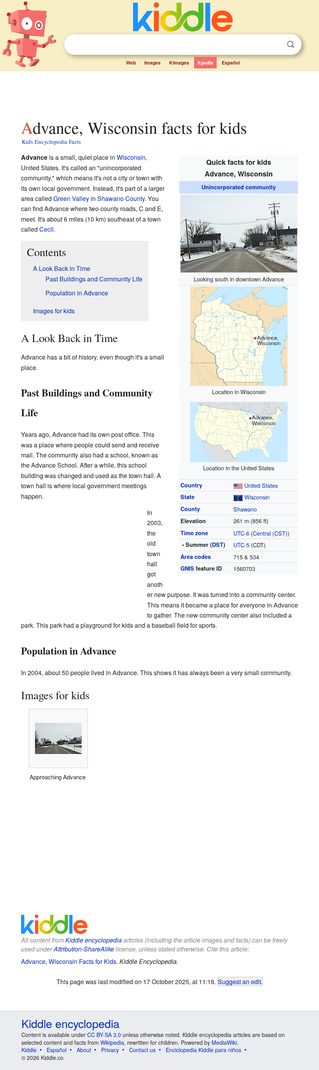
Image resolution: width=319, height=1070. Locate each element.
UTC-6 (241, 533)
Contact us (142, 1050)
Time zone (194, 533)
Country (191, 485)
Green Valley (71, 198)
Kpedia (205, 62)
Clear (274, 44)
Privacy (110, 1050)
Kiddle (29, 1050)
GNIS (187, 568)
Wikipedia (112, 1042)
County (190, 509)
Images (152, 62)
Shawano (245, 509)
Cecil (46, 229)
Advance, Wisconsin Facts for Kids (68, 961)
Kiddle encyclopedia (93, 940)
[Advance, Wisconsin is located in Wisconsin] (238, 335)
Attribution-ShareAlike (84, 948)
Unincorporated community (239, 187)
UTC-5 (241, 545)
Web (131, 62)
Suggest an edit (239, 981)
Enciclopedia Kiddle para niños (203, 1050)
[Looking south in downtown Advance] (239, 232)
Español (231, 62)
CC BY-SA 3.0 (104, 1035)
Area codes (196, 556)
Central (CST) (270, 533)
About (84, 1050)
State (188, 497)
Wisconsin (257, 497)
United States (261, 485)
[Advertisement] (159, 93)
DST (217, 544)
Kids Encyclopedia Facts (51, 141)
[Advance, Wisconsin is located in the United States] (238, 431)
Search (290, 44)
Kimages (179, 62)
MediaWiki (224, 1042)
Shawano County (121, 198)
